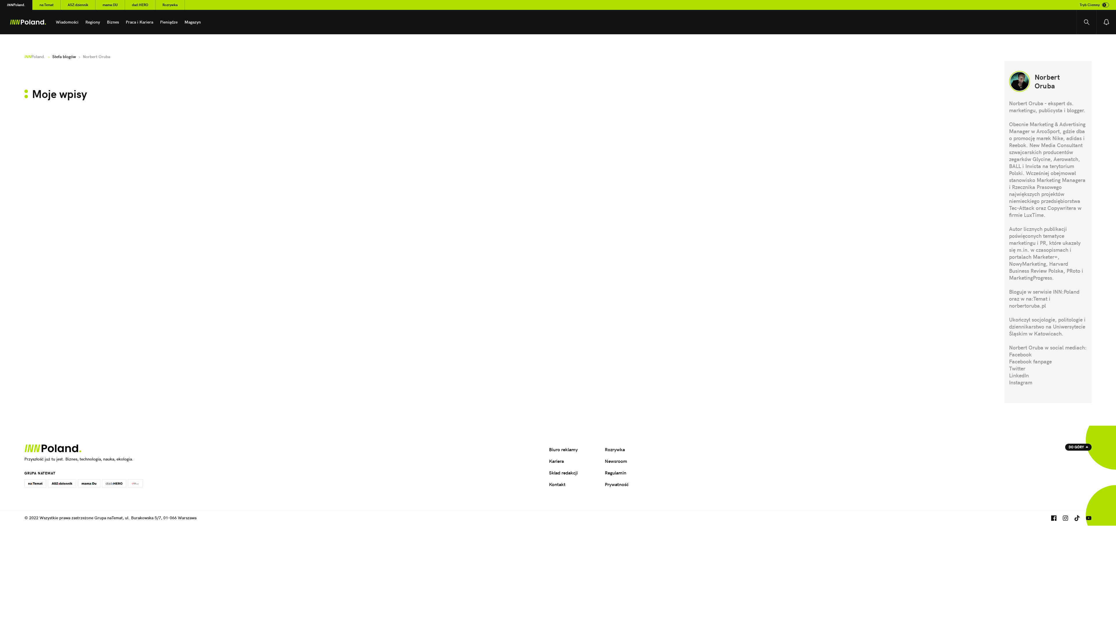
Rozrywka (170, 5)
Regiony (92, 22)
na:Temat (1036, 298)
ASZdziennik (78, 5)
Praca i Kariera (139, 22)
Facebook (1020, 354)
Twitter (1017, 368)
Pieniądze (169, 22)
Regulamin (615, 473)
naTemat (46, 5)
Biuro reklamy (563, 449)
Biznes (113, 22)
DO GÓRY (1076, 447)
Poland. (16, 5)
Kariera (556, 461)
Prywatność (617, 484)
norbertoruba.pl (1027, 305)
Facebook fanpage (1030, 361)
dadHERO (140, 5)
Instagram (1020, 382)
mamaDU (110, 5)
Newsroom (616, 461)
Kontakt (557, 484)
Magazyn (193, 22)
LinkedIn (1019, 375)
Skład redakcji (563, 473)
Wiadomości (67, 22)
